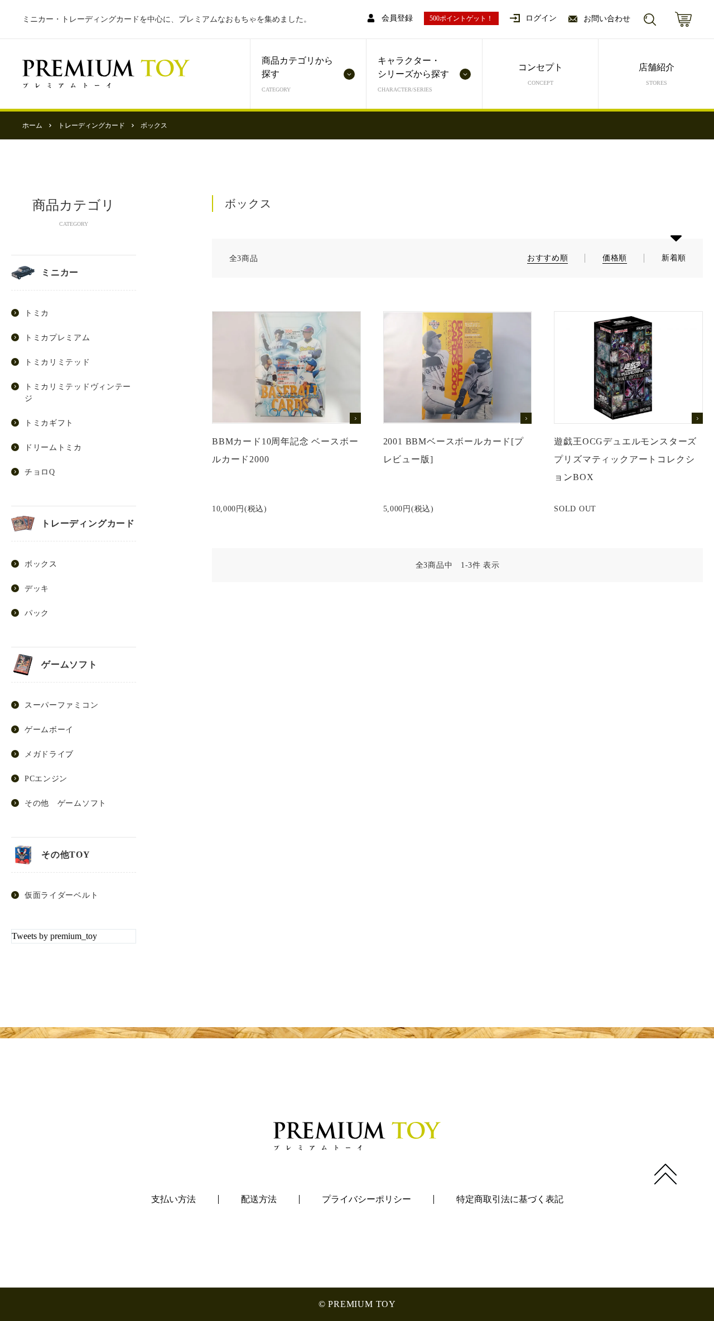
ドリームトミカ (53, 447)
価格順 (614, 258)
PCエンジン (46, 779)
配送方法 (259, 1199)
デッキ (37, 588)
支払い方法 (173, 1199)
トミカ (37, 313)
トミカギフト (49, 423)
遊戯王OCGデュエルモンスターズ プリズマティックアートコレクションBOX (625, 459)
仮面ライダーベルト (61, 895)
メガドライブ (49, 754)
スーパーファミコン (61, 705)
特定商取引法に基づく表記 (509, 1199)
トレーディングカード (91, 125)
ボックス (154, 125)
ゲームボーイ (49, 729)
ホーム (32, 125)
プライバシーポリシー (366, 1199)
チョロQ (40, 472)
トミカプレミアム (57, 337)
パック (37, 613)
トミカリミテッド (57, 362)
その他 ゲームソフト (66, 803)
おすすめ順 (547, 258)
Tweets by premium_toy (54, 936)
